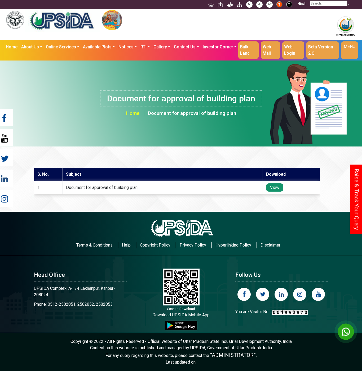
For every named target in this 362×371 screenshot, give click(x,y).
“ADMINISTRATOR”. (233, 355)
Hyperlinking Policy (233, 245)
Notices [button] (126, 46)
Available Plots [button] (97, 46)
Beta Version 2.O (320, 50)
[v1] (348, 4)
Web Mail (267, 50)
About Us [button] (30, 46)
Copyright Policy (155, 245)
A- (249, 4)
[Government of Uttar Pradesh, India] (15, 20)
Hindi (301, 4)
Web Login (289, 50)
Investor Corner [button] (218, 46)
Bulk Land (245, 50)
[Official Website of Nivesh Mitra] (345, 33)
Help (126, 245)
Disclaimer (270, 245)
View (274, 187)
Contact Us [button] (185, 46)
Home (12, 46)
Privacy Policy (193, 245)
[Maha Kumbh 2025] (112, 20)
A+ (269, 4)
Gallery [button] (160, 46)
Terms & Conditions (94, 245)
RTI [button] (143, 46)
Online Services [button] (61, 46)
